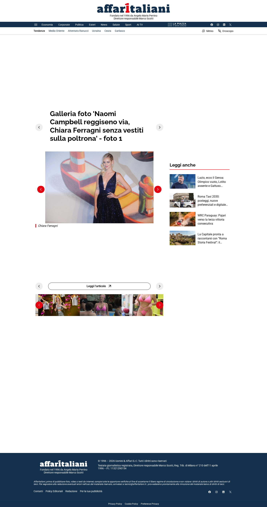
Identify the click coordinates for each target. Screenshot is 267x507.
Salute (116, 24)
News (104, 24)
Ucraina (96, 30)
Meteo (209, 31)
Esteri (92, 24)
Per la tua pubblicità (91, 491)
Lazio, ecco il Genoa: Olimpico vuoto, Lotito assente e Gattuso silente (212, 182)
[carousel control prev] (39, 127)
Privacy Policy (115, 504)
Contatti (38, 491)
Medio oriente (56, 30)
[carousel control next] (159, 127)
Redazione (71, 491)
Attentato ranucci (78, 30)
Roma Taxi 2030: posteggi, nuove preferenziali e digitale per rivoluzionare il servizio (212, 201)
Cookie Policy (131, 504)
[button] (39, 305)
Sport (128, 24)
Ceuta (107, 30)
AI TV (140, 24)
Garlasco (120, 30)
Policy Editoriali (54, 491)
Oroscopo (227, 31)
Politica (79, 24)
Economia (47, 24)
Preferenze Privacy (150, 504)
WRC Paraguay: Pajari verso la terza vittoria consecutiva (212, 219)
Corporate (64, 24)
